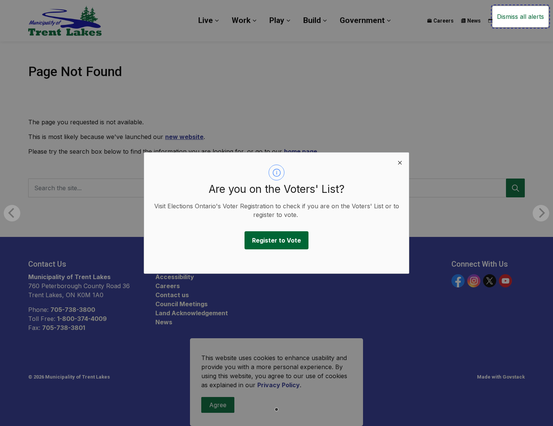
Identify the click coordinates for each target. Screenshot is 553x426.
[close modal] (400, 162)
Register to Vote (276, 240)
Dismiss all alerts (520, 16)
